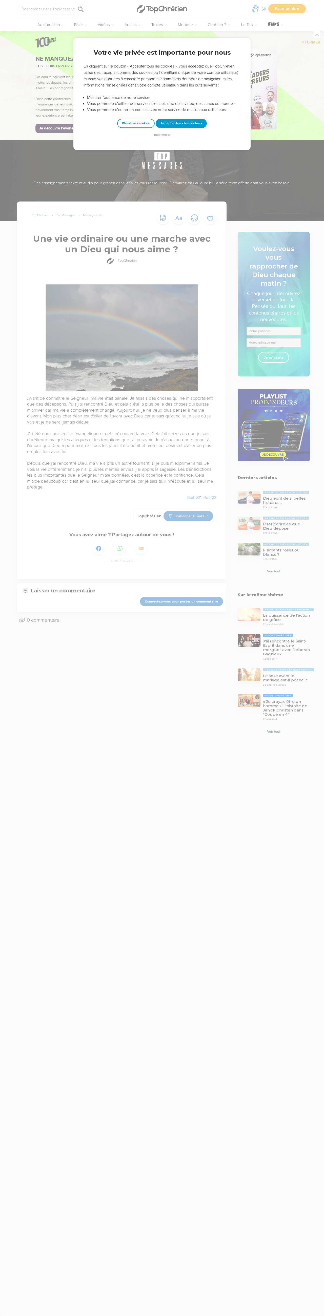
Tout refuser (162, 135)
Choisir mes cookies (136, 123)
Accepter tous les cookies (181, 123)
